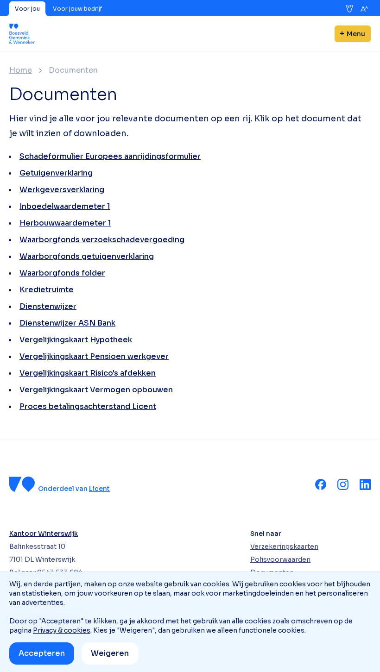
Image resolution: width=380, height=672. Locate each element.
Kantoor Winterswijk (43, 533)
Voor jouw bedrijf (77, 8)
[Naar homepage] (22, 33)
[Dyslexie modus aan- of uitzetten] (349, 8)
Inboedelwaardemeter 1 (64, 206)
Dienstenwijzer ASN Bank (67, 323)
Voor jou (27, 8)
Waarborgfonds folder (62, 273)
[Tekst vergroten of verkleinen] (364, 8)
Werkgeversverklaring (61, 190)
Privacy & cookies (61, 630)
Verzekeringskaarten (284, 546)
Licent (99, 488)
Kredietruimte (46, 290)
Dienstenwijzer (47, 306)
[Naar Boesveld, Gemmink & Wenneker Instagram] (342, 484)
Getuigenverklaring (56, 173)
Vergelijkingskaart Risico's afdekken (87, 373)
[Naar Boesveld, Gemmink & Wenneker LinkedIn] (365, 484)
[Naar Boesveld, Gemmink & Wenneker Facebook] (320, 484)
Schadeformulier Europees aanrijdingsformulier (110, 156)
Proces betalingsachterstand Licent (87, 406)
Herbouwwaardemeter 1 (65, 223)
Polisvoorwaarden (280, 559)
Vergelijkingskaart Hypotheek (75, 340)
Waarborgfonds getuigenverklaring (86, 256)
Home (20, 70)
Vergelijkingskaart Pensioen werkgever (94, 356)
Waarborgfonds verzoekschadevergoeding (101, 240)
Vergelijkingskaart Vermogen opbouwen (96, 390)
